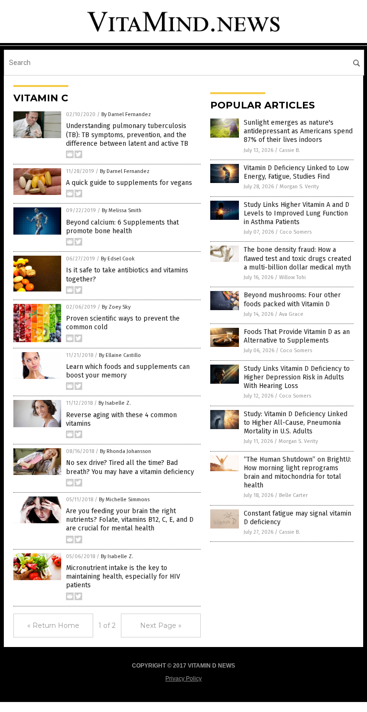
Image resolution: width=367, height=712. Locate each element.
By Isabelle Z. (114, 403)
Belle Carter (293, 495)
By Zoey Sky (116, 307)
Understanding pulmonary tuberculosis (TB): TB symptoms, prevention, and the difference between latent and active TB (127, 134)
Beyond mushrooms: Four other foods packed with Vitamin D (292, 299)
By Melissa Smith (121, 210)
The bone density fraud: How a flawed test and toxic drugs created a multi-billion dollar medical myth (297, 258)
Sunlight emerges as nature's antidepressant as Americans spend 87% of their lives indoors (298, 131)
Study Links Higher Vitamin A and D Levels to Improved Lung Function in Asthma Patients (296, 213)
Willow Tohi (292, 277)
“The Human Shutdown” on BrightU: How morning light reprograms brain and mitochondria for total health (297, 472)
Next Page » (161, 625)
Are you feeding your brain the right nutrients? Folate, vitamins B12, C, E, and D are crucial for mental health (130, 519)
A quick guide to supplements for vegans (129, 183)
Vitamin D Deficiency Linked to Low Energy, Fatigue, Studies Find (296, 172)
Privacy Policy (183, 678)
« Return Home (53, 625)
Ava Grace (291, 314)
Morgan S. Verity (299, 186)
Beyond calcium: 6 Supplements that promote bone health (122, 226)
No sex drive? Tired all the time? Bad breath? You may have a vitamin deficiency (130, 467)
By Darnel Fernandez (126, 114)
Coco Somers (296, 232)
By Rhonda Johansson (125, 451)
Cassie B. (289, 150)
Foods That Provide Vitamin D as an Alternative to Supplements (297, 336)
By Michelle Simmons (124, 499)
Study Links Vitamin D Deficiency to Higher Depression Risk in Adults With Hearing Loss (297, 377)
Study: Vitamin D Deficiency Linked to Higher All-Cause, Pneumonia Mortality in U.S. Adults (295, 422)
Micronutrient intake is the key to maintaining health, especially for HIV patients (123, 576)
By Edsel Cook (118, 259)
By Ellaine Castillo (120, 355)
